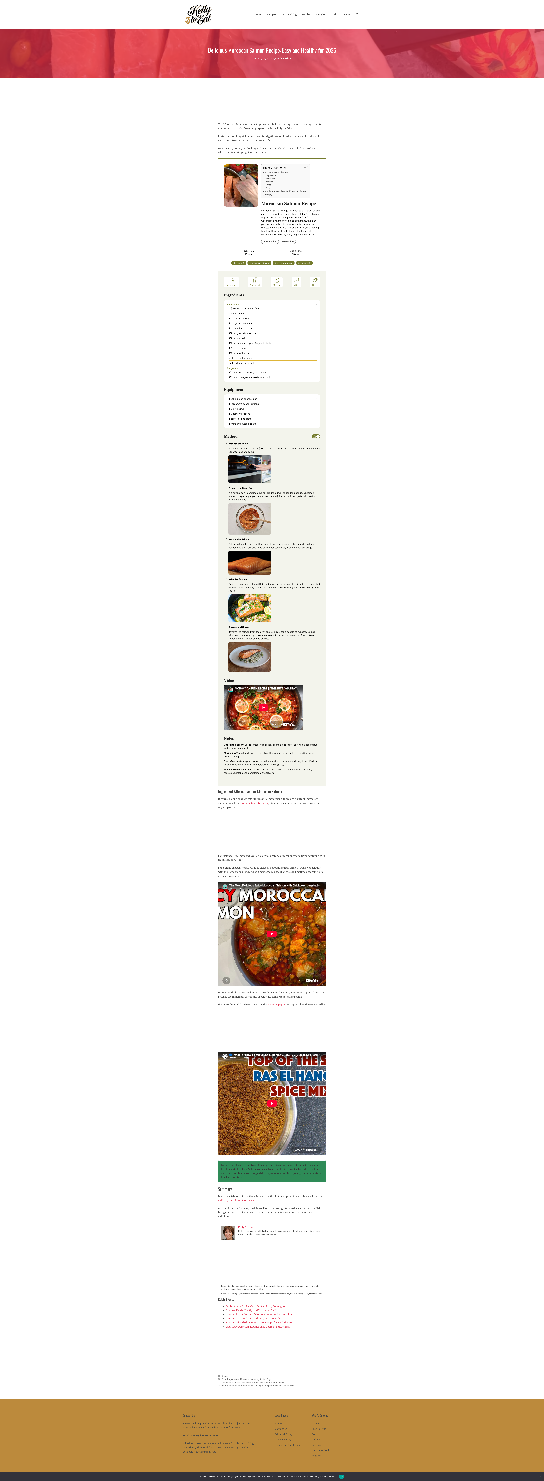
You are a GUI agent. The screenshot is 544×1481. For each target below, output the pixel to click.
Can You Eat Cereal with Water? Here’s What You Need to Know (253, 1382)
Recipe (263, 1379)
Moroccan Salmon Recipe (275, 172)
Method (269, 182)
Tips (269, 1379)
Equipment (271, 178)
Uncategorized (320, 1450)
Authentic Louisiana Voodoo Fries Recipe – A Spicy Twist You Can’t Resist (258, 1386)
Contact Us (281, 1429)
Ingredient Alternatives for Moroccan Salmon (285, 191)
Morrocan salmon (249, 1379)
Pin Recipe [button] (288, 241)
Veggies (320, 14)
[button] (357, 14)
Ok (341, 1476)
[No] (540, 1476)
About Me (280, 1423)
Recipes (271, 14)
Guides (306, 14)
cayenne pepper (277, 1004)
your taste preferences (255, 803)
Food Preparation (230, 1379)
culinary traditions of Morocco (236, 1200)
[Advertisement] (272, 101)
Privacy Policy (283, 1439)
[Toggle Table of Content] (304, 168)
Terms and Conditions (287, 1445)
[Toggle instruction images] (316, 436)
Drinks (346, 14)
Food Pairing (289, 14)
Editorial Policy (284, 1434)
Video (268, 185)
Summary (267, 194)
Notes (268, 188)
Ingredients (271, 175)
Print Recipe (270, 241)
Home (257, 14)
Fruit (334, 14)
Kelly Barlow (283, 58)
